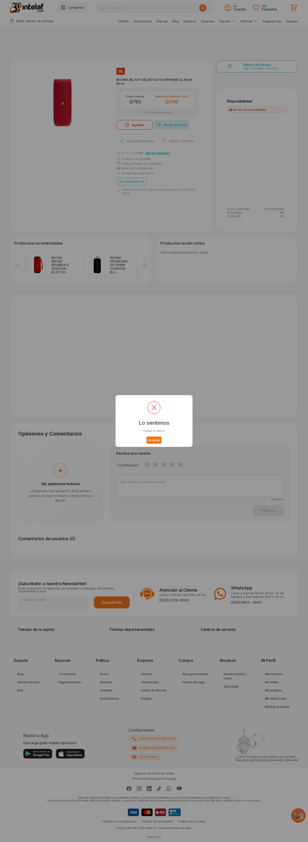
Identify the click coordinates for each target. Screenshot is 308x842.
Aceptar (154, 440)
